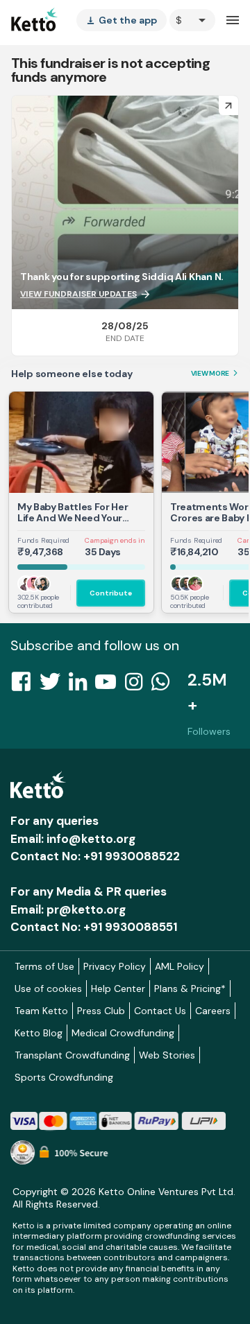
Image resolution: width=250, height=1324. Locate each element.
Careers (213, 1010)
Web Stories (167, 1055)
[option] (192, 20)
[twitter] (54, 685)
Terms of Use (44, 966)
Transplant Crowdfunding (72, 1055)
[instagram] (137, 685)
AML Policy (179, 966)
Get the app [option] (121, 20)
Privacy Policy (114, 966)
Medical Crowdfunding (123, 1033)
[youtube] (109, 685)
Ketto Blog (38, 1033)
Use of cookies (48, 988)
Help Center (118, 988)
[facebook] (25, 685)
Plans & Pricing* (190, 988)
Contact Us (160, 1010)
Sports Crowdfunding (64, 1077)
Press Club (101, 1010)
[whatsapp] (164, 685)
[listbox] (121, 20)
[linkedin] (82, 685)
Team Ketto (41, 1010)
